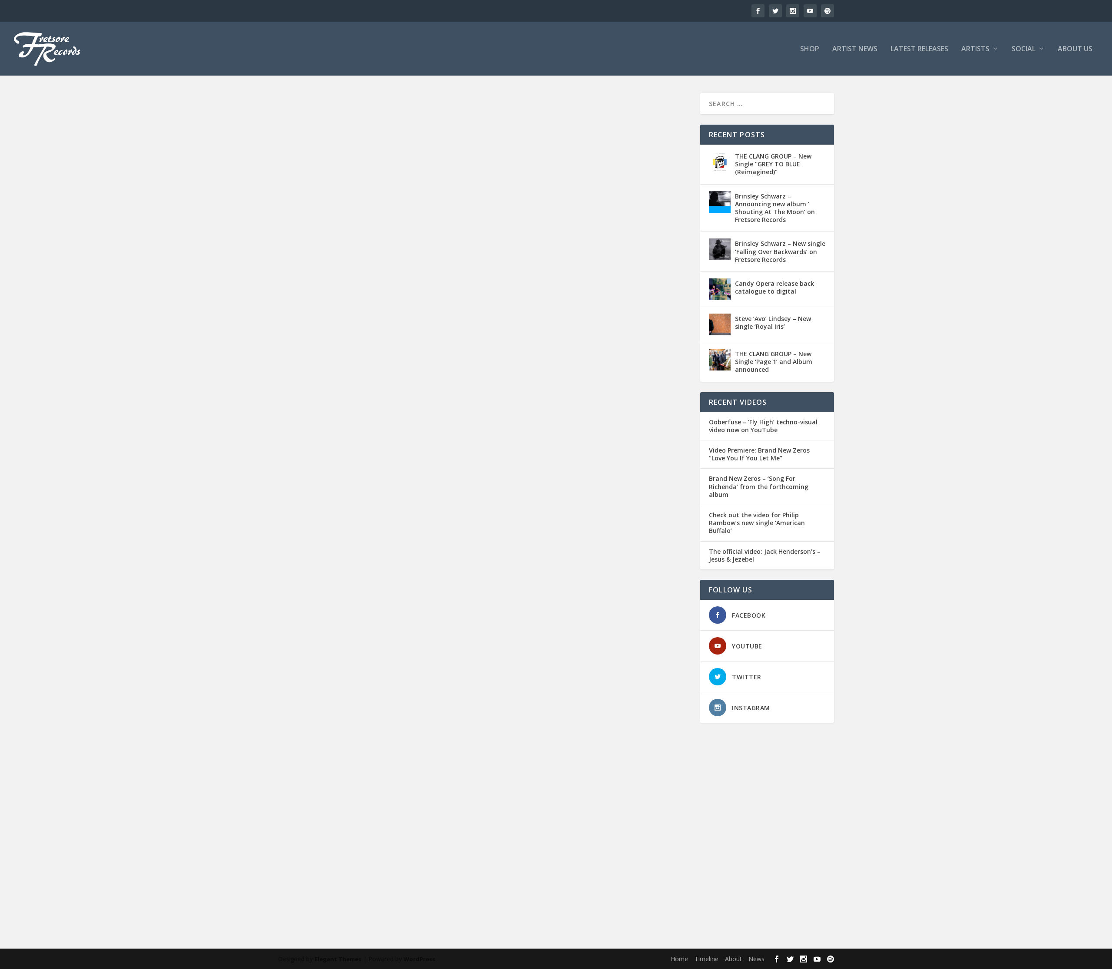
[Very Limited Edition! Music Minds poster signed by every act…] (484, 463)
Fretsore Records (315, 860)
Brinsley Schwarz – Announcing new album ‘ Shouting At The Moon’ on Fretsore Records (775, 208)
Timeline (706, 959)
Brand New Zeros (458, 860)
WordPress (419, 959)
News (756, 959)
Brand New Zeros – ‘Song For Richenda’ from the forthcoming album (758, 486)
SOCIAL (1024, 49)
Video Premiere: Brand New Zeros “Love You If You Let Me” (759, 454)
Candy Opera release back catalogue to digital (774, 287)
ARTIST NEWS (854, 49)
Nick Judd (399, 869)
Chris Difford (499, 860)
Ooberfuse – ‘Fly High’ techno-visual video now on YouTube (763, 426)
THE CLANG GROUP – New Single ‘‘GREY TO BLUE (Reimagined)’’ (773, 164)
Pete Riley (425, 869)
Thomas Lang (513, 869)
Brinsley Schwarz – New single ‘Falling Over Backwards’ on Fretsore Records (780, 251)
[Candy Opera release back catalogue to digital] (720, 289)
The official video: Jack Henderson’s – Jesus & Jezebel (765, 555)
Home (679, 959)
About (733, 959)
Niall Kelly (373, 869)
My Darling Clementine (331, 869)
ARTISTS (975, 49)
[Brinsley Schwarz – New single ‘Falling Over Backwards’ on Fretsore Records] (720, 249)
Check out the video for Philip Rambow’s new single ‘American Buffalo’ (757, 523)
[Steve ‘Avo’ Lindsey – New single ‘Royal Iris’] (720, 324)
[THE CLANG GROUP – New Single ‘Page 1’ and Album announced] (720, 359)
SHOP (809, 49)
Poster (487, 869)
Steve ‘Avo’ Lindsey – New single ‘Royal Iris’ (773, 322)
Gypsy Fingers (534, 860)
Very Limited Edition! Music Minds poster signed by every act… (412, 847)
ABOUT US (1075, 49)
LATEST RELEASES (919, 49)
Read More (309, 904)
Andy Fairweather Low (407, 860)
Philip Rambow (458, 869)
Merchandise (640, 860)
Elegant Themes (337, 959)
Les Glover (609, 860)
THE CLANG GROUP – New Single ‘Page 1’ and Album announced (773, 362)
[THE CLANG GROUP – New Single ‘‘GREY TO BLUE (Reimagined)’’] (720, 162)
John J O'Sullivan (573, 860)
